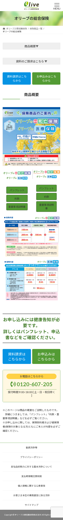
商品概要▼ (31, 46)
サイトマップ (31, 504)
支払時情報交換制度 (31, 476)
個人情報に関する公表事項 (31, 485)
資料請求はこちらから (17, 78)
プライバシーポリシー (31, 457)
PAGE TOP (56, 499)
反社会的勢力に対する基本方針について (31, 466)
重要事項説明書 (17, 206)
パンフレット (17, 190)
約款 (17, 198)
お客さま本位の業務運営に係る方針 (31, 495)
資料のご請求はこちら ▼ (31, 61)
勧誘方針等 (31, 447)
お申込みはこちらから (46, 78)
